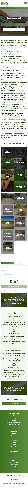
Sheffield (14, 438)
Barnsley (14, 444)
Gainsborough (14, 451)
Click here (19, 7)
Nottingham (14, 440)
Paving (14, 418)
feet (20, 262)
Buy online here (13, 403)
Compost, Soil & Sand (14, 424)
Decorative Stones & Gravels (14, 422)
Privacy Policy (14, 479)
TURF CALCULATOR (13, 29)
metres (7, 262)
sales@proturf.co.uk (21, 475)
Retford (14, 449)
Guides (14, 420)
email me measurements (14, 286)
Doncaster (14, 446)
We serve (14, 431)
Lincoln (14, 442)
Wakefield (14, 433)
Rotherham (14, 435)
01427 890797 (14, 25)
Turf (14, 415)
